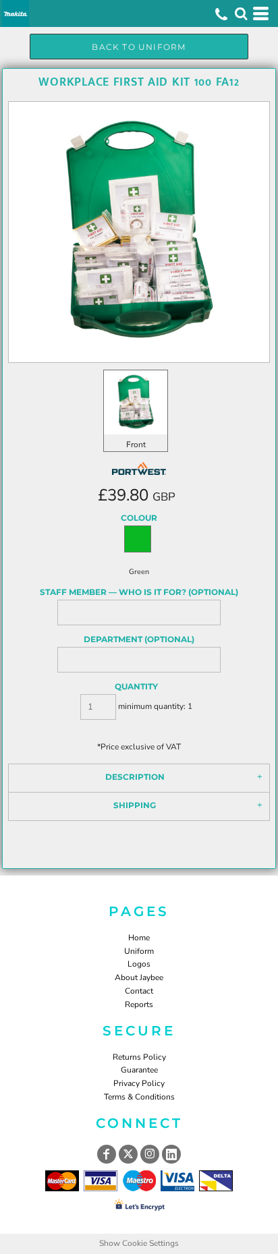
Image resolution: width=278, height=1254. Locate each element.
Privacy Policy (139, 1083)
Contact (139, 991)
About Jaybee (139, 977)
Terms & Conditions (139, 1096)
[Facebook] (106, 1154)
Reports (139, 1004)
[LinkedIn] (171, 1154)
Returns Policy (139, 1057)
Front (136, 444)
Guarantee (139, 1069)
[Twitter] (128, 1154)
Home (139, 937)
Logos (139, 964)
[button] (241, 13)
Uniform (139, 951)
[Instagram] (149, 1154)
